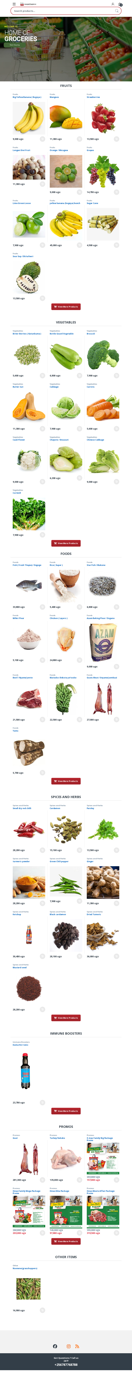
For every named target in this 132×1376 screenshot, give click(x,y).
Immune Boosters (21, 1042)
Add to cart (42, 139)
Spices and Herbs (21, 805)
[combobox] (61, 11)
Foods (15, 562)
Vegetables (18, 331)
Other (15, 1265)
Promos (16, 1135)
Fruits (15, 94)
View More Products (68, 306)
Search (116, 11)
